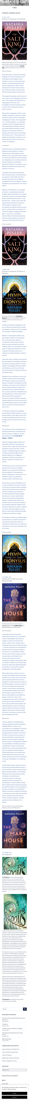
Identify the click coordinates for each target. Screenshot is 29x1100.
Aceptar (14, 1093)
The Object (5, 1024)
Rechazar (14, 1097)
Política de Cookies (12, 1089)
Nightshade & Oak (6, 1039)
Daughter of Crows (12, 1061)
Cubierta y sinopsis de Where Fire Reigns (12, 1028)
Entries (5, 1083)
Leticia (3, 1049)
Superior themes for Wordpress (10, 1075)
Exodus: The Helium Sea (13, 1049)
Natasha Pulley (5, 625)
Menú (15, 7)
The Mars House (18, 625)
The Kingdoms (7, 854)
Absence (9, 1055)
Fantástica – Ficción (13, 2)
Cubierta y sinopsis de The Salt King (13, 19)
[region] (14, 1092)
